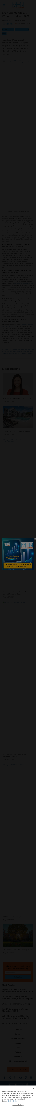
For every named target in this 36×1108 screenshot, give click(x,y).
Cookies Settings (18, 1105)
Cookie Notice (12, 1101)
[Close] (33, 1088)
